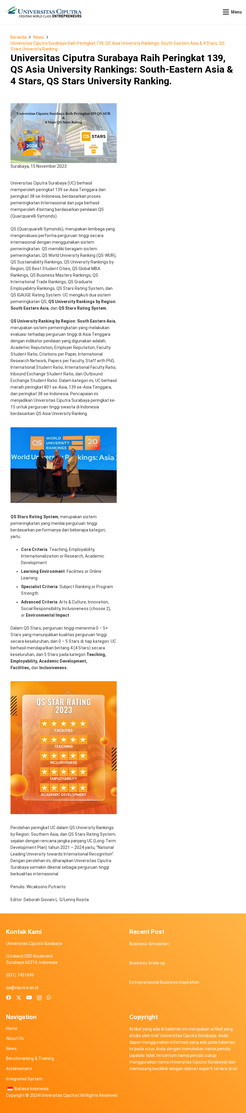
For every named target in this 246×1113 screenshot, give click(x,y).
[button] (232, 12)
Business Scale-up (147, 963)
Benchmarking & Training (30, 1058)
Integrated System (24, 1078)
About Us (15, 1038)
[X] (18, 997)
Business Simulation (149, 943)
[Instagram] (39, 997)
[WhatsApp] (49, 997)
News (11, 1048)
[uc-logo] (43, 12)
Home (11, 1028)
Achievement (19, 1068)
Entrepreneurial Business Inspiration (164, 982)
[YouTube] (29, 997)
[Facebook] (8, 997)
